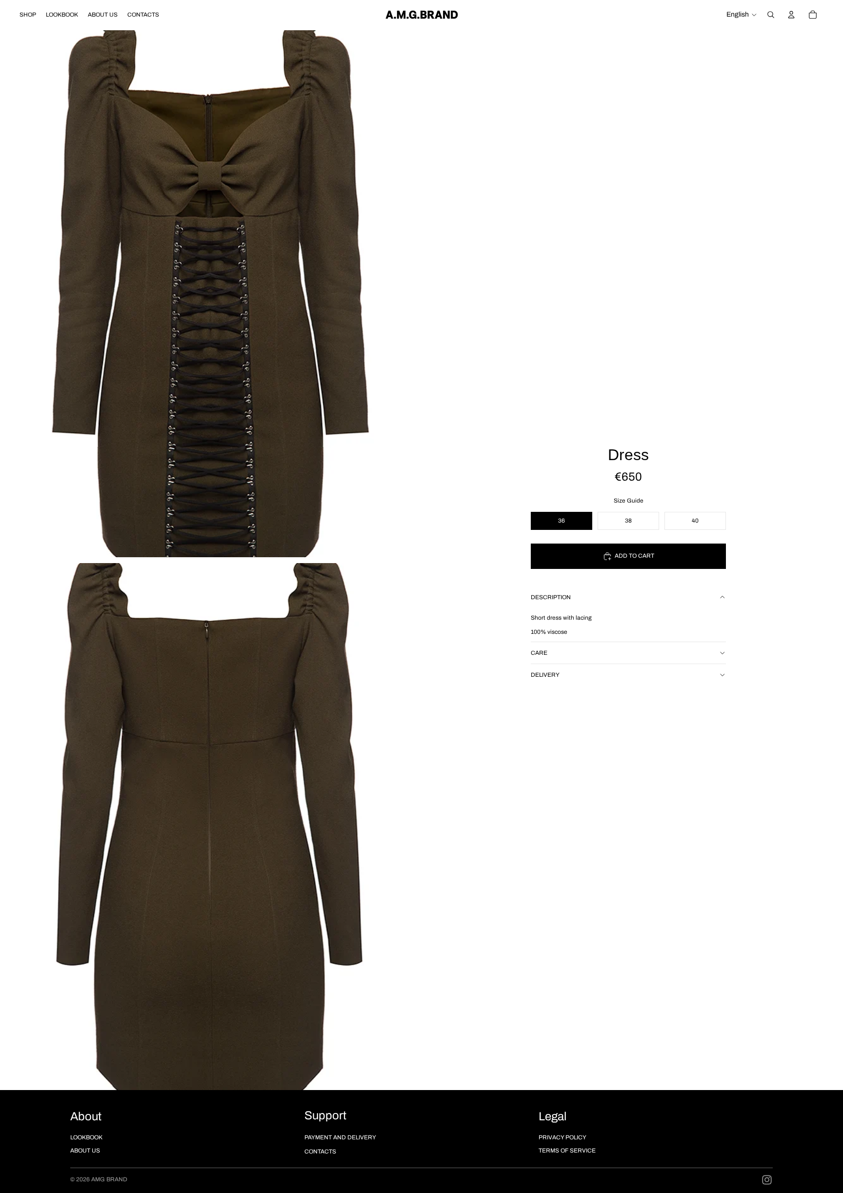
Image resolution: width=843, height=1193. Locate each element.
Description (551, 597)
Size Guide (628, 500)
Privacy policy (562, 1137)
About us (85, 1150)
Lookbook (86, 1137)
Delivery (545, 674)
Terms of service (567, 1150)
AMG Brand (109, 1179)
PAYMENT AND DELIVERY (340, 1137)
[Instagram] (767, 1180)
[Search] (771, 14)
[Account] (791, 14)
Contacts (320, 1151)
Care (539, 652)
